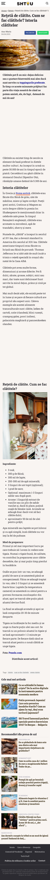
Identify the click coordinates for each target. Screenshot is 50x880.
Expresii (28, 852)
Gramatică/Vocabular (14, 852)
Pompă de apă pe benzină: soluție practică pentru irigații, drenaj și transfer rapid (33, 782)
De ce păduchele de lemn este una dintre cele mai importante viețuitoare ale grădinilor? (32, 746)
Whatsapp (43, 33)
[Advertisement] (25, 129)
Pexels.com (15, 652)
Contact (41, 860)
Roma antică (23, 193)
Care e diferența (23, 847)
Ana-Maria (6, 31)
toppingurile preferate (32, 82)
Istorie (12, 847)
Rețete (11, 10)
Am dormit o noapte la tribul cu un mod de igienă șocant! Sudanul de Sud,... (24, 837)
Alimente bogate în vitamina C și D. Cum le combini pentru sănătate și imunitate (33, 801)
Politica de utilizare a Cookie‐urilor (20, 860)
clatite (10, 672)
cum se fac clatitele (21, 672)
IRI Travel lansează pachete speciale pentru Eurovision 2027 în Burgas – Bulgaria (34, 721)
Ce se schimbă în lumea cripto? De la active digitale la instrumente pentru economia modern (33, 690)
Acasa (4, 10)
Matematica (40, 852)
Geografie (37, 847)
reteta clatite (35, 672)
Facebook (30, 33)
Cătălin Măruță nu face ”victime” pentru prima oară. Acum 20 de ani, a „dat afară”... (33, 821)
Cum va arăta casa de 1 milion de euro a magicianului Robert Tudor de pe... (33, 764)
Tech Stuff (25, 856)
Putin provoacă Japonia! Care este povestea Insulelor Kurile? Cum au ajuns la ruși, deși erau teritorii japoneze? (32, 706)
